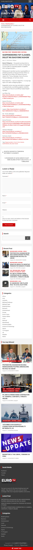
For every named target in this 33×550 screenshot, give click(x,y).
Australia (4, 300)
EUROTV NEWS (22, 260)
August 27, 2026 (14, 286)
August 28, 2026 (14, 268)
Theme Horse (23, 545)
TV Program (5, 330)
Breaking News (16, 52)
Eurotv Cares (5, 314)
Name (4, 195)
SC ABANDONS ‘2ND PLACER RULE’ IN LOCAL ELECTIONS (19, 283)
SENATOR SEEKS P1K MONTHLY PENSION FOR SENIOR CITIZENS (20, 265)
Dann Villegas (13, 60)
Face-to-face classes (19, 142)
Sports (4, 328)
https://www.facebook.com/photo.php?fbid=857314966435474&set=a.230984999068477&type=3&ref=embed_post (16, 96)
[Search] (27, 238)
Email (4, 203)
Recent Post (8, 248)
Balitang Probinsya (7, 302)
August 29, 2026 (14, 260)
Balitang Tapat (6, 52)
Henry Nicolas (14, 430)
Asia (11, 270)
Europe (4, 312)
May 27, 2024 (5, 60)
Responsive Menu (30, 1)
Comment (5, 176)
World (25, 251)
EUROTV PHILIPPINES (13, 13)
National (24, 52)
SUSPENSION (5, 143)
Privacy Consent (8, 545)
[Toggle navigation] (3, 20)
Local (19, 281)
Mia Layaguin (22, 268)
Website (4, 210)
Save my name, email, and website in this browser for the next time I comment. (15, 219)
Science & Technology (15, 271)
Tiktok (3, 475)
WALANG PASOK (14, 143)
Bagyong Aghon (9, 142)
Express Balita (6, 316)
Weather (4, 334)
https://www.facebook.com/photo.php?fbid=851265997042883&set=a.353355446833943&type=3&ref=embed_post (16, 104)
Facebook (3, 471)
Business (4, 308)
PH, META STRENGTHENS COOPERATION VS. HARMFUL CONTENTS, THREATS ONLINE (19, 275)
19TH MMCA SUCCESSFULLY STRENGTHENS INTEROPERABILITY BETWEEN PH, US (14, 426)
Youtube (3, 473)
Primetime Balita (6, 324)
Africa (4, 296)
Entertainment (6, 310)
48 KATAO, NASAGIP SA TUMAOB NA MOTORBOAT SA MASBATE (14, 152)
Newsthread (5, 322)
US (3, 332)
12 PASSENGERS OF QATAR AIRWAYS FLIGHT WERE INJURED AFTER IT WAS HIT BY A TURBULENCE (16, 159)
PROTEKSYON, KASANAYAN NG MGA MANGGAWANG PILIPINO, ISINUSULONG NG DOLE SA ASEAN (20, 255)
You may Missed (8, 342)
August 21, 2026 (6, 458)
